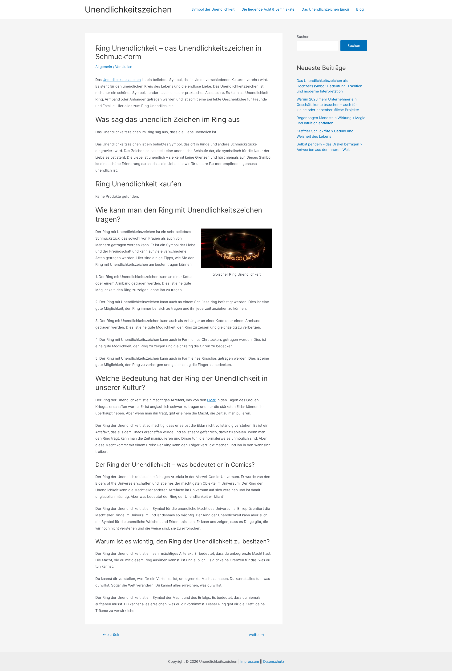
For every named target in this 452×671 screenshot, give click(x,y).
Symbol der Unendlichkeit (212, 9)
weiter (257, 635)
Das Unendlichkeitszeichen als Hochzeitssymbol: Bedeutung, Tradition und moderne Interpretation (329, 85)
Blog (360, 9)
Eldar (211, 400)
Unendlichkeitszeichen (128, 9)
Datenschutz (273, 661)
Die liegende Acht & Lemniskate (268, 9)
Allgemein (103, 66)
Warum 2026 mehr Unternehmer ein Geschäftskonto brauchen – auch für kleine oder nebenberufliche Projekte (328, 104)
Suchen (303, 36)
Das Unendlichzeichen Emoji (325, 9)
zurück (111, 635)
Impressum (249, 661)
